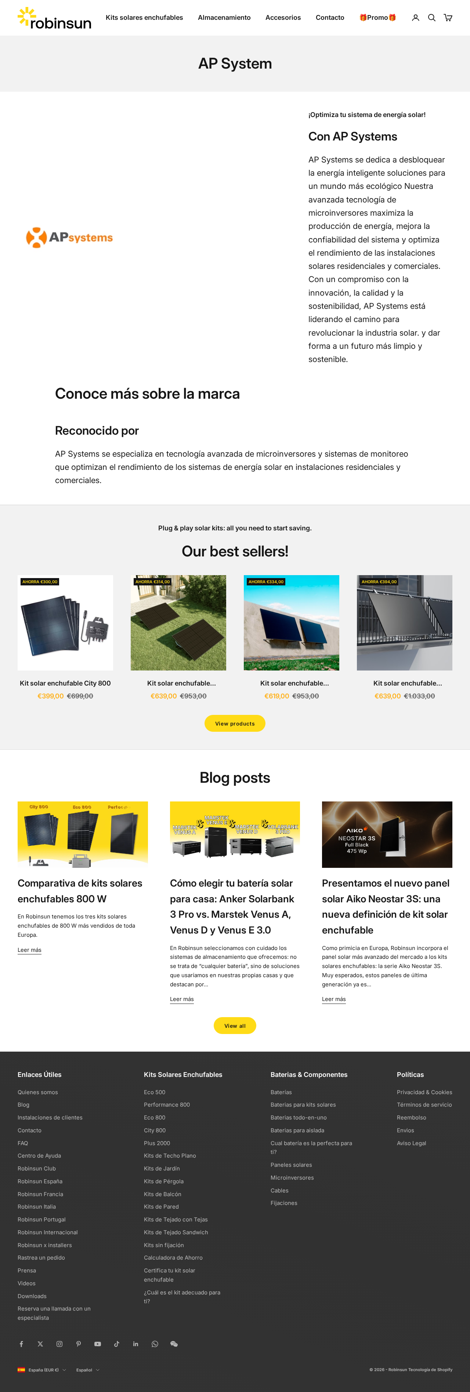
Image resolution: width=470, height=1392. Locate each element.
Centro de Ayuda (39, 1155)
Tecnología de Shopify (430, 1369)
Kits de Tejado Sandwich (176, 1232)
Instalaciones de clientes (50, 1117)
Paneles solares (291, 1164)
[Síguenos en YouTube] (97, 1344)
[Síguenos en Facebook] (21, 1344)
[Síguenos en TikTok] (116, 1344)
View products (235, 723)
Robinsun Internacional (48, 1232)
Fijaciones (284, 1202)
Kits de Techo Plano (170, 1155)
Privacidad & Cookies (424, 1092)
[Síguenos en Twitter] (40, 1344)
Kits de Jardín (162, 1168)
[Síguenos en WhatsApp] (155, 1344)
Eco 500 (154, 1092)
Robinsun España (40, 1181)
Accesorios (283, 17)
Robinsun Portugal (42, 1219)
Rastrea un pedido (41, 1257)
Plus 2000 (157, 1143)
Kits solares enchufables (144, 17)
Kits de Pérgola (164, 1181)
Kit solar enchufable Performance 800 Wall (292, 684)
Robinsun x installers (45, 1245)
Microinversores (292, 1177)
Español (84, 1370)
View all (235, 1026)
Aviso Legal (411, 1143)
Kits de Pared (161, 1206)
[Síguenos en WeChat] (174, 1344)
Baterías (281, 1092)
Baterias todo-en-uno (299, 1117)
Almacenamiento (224, 17)
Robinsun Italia (37, 1206)
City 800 (155, 1130)
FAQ (23, 1143)
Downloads (32, 1296)
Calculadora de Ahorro (173, 1257)
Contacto (330, 17)
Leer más (29, 949)
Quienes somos (38, 1092)
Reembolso (411, 1117)
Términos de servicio (424, 1104)
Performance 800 (167, 1104)
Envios (405, 1130)
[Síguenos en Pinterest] (78, 1344)
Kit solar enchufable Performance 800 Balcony (405, 684)
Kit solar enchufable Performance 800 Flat (178, 684)
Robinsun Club (37, 1168)
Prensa (27, 1270)
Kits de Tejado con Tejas (176, 1219)
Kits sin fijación (164, 1245)
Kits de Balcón (162, 1194)
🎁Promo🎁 (377, 17)
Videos (27, 1283)
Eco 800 (154, 1117)
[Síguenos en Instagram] (59, 1344)
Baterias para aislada (297, 1130)
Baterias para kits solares (303, 1104)
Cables (280, 1190)
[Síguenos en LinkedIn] (136, 1344)
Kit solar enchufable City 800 (65, 683)
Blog (23, 1104)
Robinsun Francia (40, 1194)
